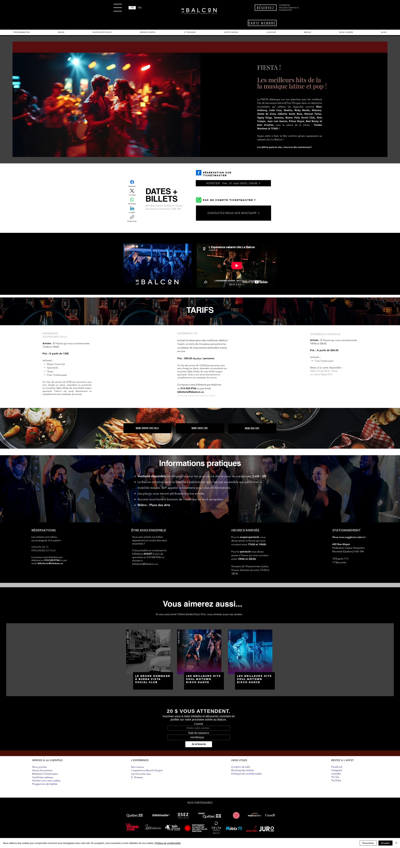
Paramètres (368, 843)
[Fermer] (396, 843)
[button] (118, 7)
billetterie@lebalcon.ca (190, 391)
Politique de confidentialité (168, 843)
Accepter (385, 843)
